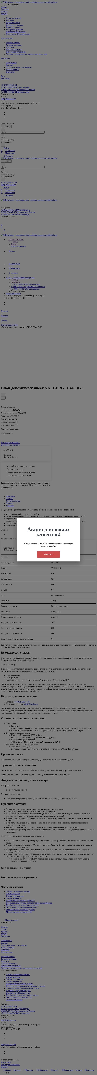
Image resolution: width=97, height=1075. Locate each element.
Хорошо (48, 554)
